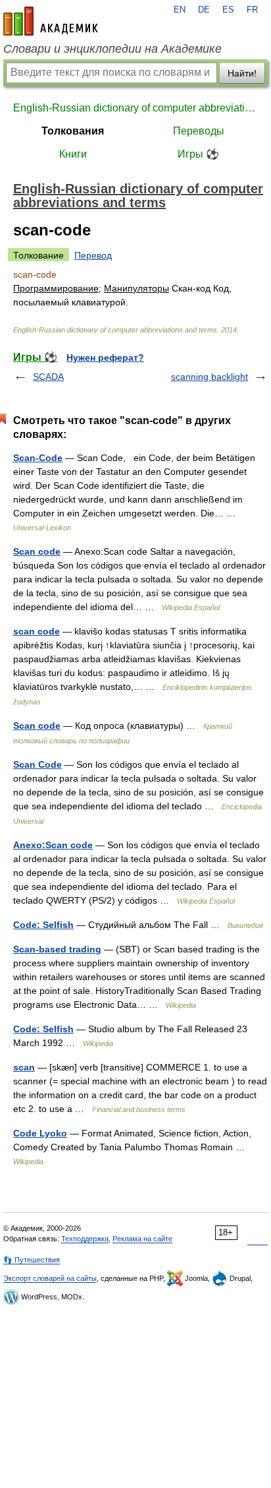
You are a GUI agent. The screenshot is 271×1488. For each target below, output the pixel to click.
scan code (36, 631)
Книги (73, 154)
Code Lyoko (40, 1133)
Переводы (198, 131)
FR (252, 10)
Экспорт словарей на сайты (50, 1278)
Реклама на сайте (142, 1239)
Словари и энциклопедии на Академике (112, 48)
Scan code (37, 551)
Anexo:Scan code (53, 845)
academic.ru (50, 21)
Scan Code (37, 764)
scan (24, 1067)
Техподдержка (85, 1239)
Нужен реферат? (105, 357)
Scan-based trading (57, 949)
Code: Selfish (43, 924)
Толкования (72, 131)
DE (204, 10)
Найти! (242, 73)
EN (179, 10)
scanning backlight (209, 376)
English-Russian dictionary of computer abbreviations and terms (135, 107)
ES (228, 10)
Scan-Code (37, 457)
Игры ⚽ (198, 154)
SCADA (48, 376)
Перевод (93, 255)
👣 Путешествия (31, 1260)
